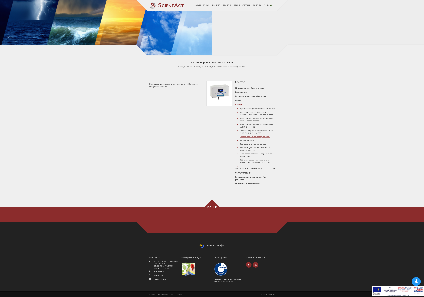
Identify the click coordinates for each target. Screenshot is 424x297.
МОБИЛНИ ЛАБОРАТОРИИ (247, 183)
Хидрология (241, 92)
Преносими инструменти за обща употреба (250, 178)
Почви (238, 100)
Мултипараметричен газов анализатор (257, 108)
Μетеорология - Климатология (249, 88)
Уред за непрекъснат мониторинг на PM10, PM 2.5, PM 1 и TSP (256, 132)
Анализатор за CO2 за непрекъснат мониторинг (256, 155)
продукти (200, 66)
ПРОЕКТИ (227, 5)
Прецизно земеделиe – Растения (250, 96)
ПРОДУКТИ (216, 5)
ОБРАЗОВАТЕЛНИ (243, 173)
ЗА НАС (206, 5)
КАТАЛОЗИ (246, 5)
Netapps (272, 294)
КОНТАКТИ (257, 5)
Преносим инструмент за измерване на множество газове (256, 119)
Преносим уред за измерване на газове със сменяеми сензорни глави (257, 113)
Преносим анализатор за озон (253, 144)
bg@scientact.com (160, 279)
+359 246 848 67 (159, 271)
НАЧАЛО (197, 5)
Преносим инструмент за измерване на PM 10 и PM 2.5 (256, 125)
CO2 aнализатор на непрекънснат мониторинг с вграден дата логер (255, 161)
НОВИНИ (236, 5)
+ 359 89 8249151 (159, 275)
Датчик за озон (247, 140)
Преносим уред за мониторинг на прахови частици (255, 149)
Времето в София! (216, 245)
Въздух (210, 66)
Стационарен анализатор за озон (231, 66)
